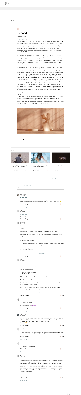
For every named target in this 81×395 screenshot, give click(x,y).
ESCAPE (7, 3)
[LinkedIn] (69, 394)
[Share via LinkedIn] (23, 139)
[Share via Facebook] (17, 139)
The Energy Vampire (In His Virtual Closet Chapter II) (19, 165)
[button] (68, 20)
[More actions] (63, 29)
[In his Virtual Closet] (61, 158)
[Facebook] (65, 394)
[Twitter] (67, 394)
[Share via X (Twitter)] (20, 139)
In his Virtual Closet (58, 165)
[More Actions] (63, 195)
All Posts (12, 20)
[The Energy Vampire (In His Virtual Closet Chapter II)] (20, 158)
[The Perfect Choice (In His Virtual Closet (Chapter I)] (40, 158)
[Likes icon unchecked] (21, 204)
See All (68, 150)
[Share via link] (27, 139)
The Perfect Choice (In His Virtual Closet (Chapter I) (40, 165)
